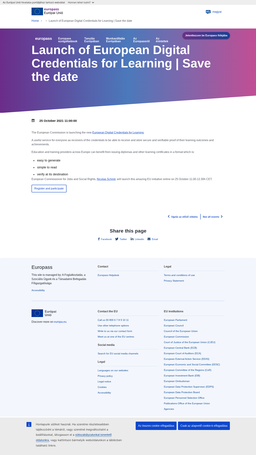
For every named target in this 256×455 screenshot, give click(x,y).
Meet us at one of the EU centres (116, 336)
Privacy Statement (174, 280)
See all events (211, 216)
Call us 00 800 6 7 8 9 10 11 (113, 320)
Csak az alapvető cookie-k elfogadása (203, 425)
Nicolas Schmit (106, 179)
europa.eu (60, 321)
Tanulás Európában (91, 40)
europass (43, 38)
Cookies (102, 387)
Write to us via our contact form (115, 331)
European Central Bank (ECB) (180, 347)
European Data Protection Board (182, 392)
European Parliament (175, 320)
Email (155, 239)
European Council (174, 325)
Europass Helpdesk (108, 275)
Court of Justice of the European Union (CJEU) (189, 342)
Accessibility (38, 290)
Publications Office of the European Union (187, 403)
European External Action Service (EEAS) (186, 359)
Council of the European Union (181, 331)
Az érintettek (162, 40)
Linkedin (139, 239)
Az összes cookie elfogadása (156, 425)
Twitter (123, 239)
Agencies (169, 409)
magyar (214, 11)
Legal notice (104, 381)
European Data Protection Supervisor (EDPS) (189, 386)
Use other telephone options (113, 325)
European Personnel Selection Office (184, 397)
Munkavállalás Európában (115, 40)
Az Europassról (141, 40)
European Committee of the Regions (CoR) (187, 370)
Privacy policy (105, 376)
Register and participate (49, 188)
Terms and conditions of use (179, 275)
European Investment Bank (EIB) (182, 375)
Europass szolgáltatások (67, 40)
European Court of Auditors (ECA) (182, 353)
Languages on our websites (113, 370)
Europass (42, 267)
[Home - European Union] (47, 12)
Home (35, 20)
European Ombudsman (177, 381)
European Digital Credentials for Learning (118, 132)
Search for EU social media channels (118, 353)
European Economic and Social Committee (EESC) (192, 364)
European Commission (176, 336)
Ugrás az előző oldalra (184, 216)
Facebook (106, 239)
